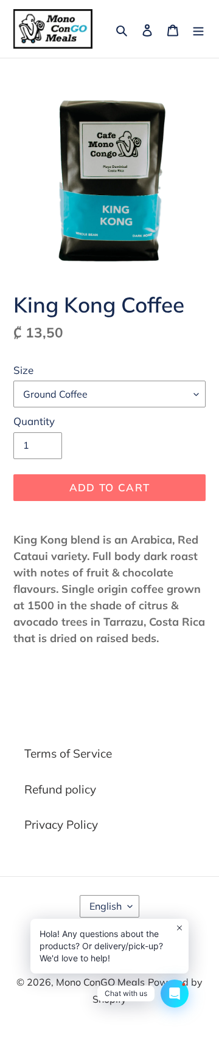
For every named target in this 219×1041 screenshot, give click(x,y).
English (105, 906)
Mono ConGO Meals (100, 982)
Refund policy (60, 789)
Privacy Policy (61, 824)
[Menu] (198, 29)
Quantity (34, 421)
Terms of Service (68, 753)
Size (23, 370)
